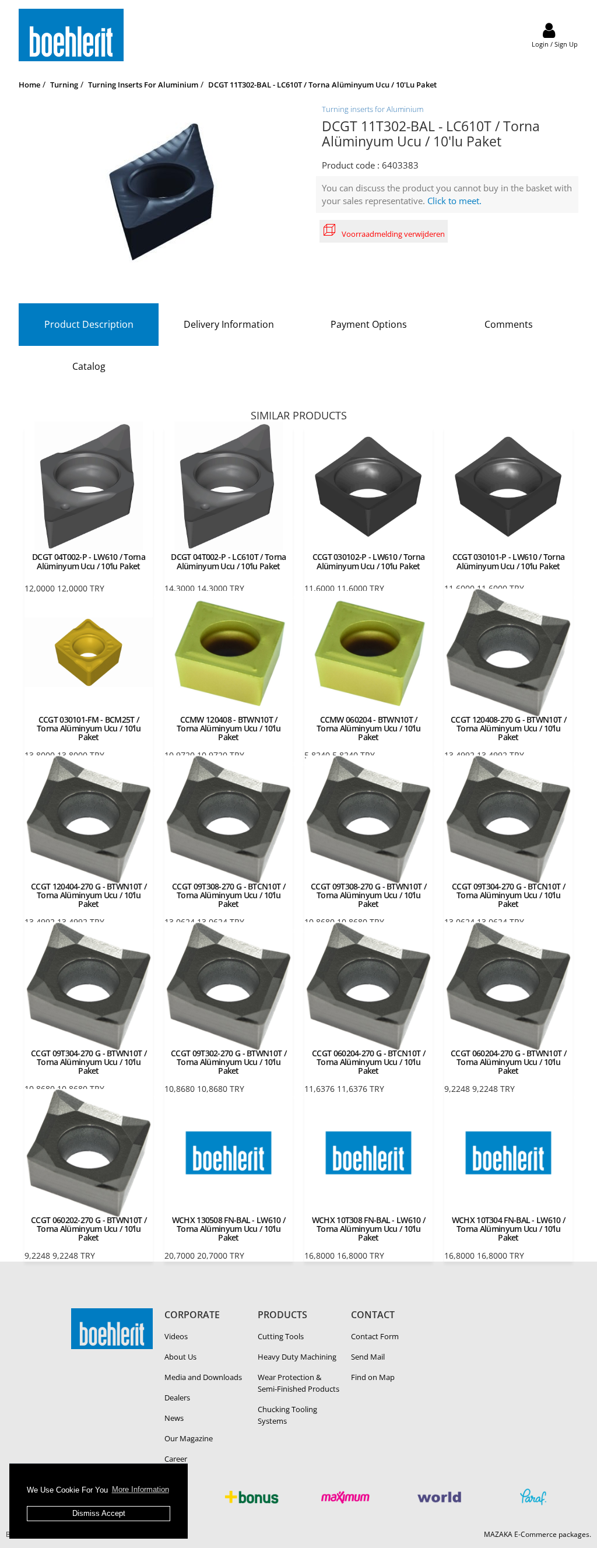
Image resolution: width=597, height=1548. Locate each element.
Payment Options (369, 324)
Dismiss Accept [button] (98, 1513)
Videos (176, 1336)
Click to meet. (454, 200)
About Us (180, 1356)
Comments (508, 324)
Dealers (177, 1397)
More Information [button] (140, 1489)
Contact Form (375, 1336)
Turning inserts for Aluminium (372, 109)
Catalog (89, 366)
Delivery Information (229, 324)
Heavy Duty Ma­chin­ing (297, 1356)
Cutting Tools (281, 1336)
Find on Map (373, 1377)
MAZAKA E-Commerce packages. (537, 1534)
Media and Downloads (203, 1377)
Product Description (89, 324)
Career (175, 1459)
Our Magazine (188, 1438)
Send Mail (368, 1356)
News (174, 1418)
